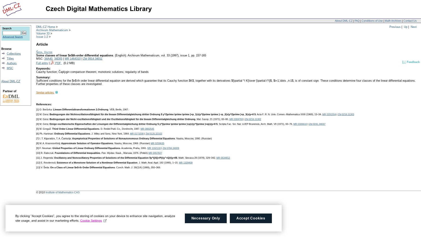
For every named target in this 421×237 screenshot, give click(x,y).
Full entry (42, 63)
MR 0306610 (300, 124)
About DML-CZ (344, 20)
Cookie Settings (91, 220)
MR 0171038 (137, 133)
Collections (14, 53)
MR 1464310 (73, 58)
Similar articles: (45, 92)
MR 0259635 (157, 143)
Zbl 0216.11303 (346, 114)
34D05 (58, 58)
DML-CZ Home (45, 27)
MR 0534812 (223, 157)
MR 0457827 (155, 153)
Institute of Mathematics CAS (63, 192)
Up (405, 27)
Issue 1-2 (42, 36)
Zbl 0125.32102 (154, 133)
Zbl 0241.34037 (317, 124)
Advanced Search (13, 37)
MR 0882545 (147, 128)
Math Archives (393, 20)
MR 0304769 (236, 119)
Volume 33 (43, 33)
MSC (10, 68)
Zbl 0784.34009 (171, 148)
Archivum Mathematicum (52, 30)
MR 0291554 (329, 114)
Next (414, 27)
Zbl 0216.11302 (253, 119)
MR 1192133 (154, 148)
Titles (10, 58)
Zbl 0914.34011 (92, 58)
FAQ (357, 20)
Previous (395, 27)
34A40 (48, 58)
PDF (58, 63)
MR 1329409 (186, 162)
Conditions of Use (372, 20)
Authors (12, 63)
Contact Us (410, 20)
